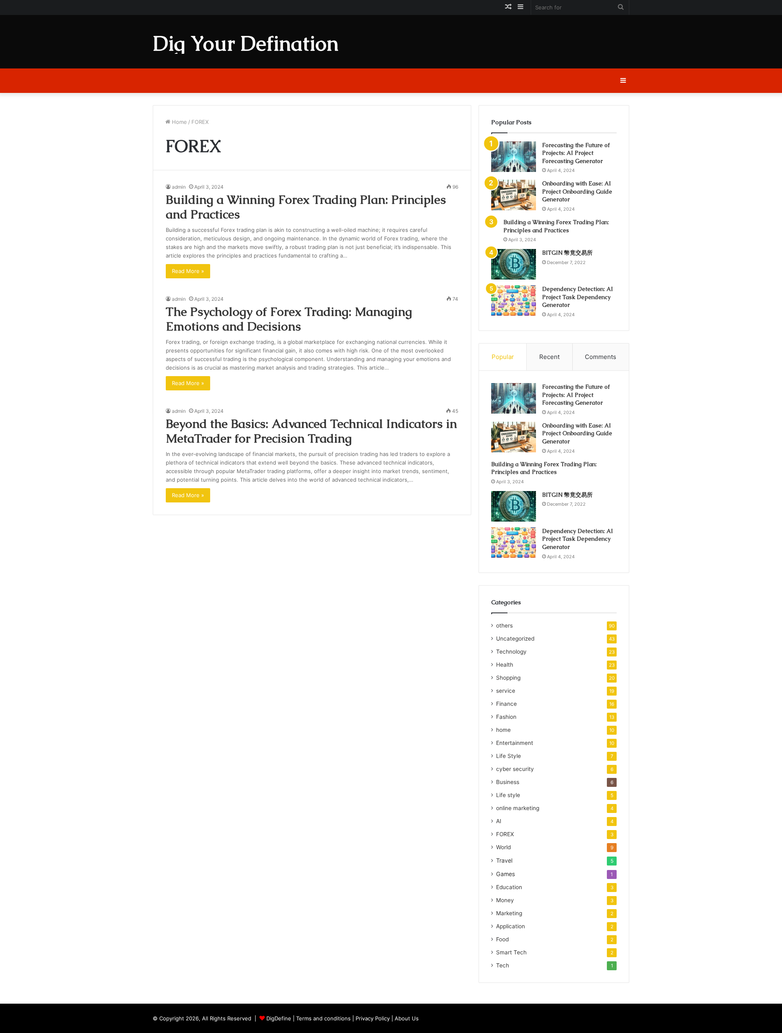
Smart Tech (511, 952)
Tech (502, 965)
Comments (600, 357)
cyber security (515, 769)
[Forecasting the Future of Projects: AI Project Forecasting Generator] (513, 156)
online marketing (517, 808)
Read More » (188, 271)
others (504, 625)
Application (510, 926)
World (503, 847)
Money (505, 900)
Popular (503, 357)
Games (505, 873)
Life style (508, 795)
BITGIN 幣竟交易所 (567, 252)
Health (504, 664)
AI (498, 821)
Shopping (508, 677)
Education (509, 887)
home (503, 730)
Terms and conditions (323, 1018)
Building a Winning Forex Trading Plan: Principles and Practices (306, 207)
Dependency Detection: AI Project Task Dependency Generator (577, 296)
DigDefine (278, 1018)
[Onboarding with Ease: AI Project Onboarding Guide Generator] (513, 195)
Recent (549, 357)
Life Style (508, 756)
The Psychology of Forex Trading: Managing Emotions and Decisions (289, 319)
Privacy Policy (373, 1018)
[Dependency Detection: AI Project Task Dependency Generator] (513, 300)
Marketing (509, 913)
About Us (407, 1018)
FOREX (505, 834)
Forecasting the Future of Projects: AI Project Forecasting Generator (576, 153)
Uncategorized (515, 638)
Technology (511, 651)
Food (502, 939)
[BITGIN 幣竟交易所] (513, 264)
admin (179, 187)
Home (178, 122)
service (505, 690)
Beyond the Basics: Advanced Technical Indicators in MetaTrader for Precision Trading (311, 431)
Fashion (506, 717)
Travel (504, 860)
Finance (506, 703)
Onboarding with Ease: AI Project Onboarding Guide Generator (577, 191)
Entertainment (514, 743)
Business (507, 782)
